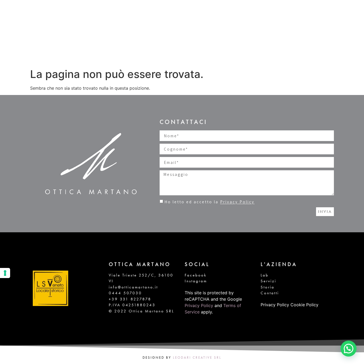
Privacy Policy (237, 202)
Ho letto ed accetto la (209, 202)
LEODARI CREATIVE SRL (197, 357)
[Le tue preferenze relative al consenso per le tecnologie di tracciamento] (5, 273)
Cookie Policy (304, 304)
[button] (349, 349)
